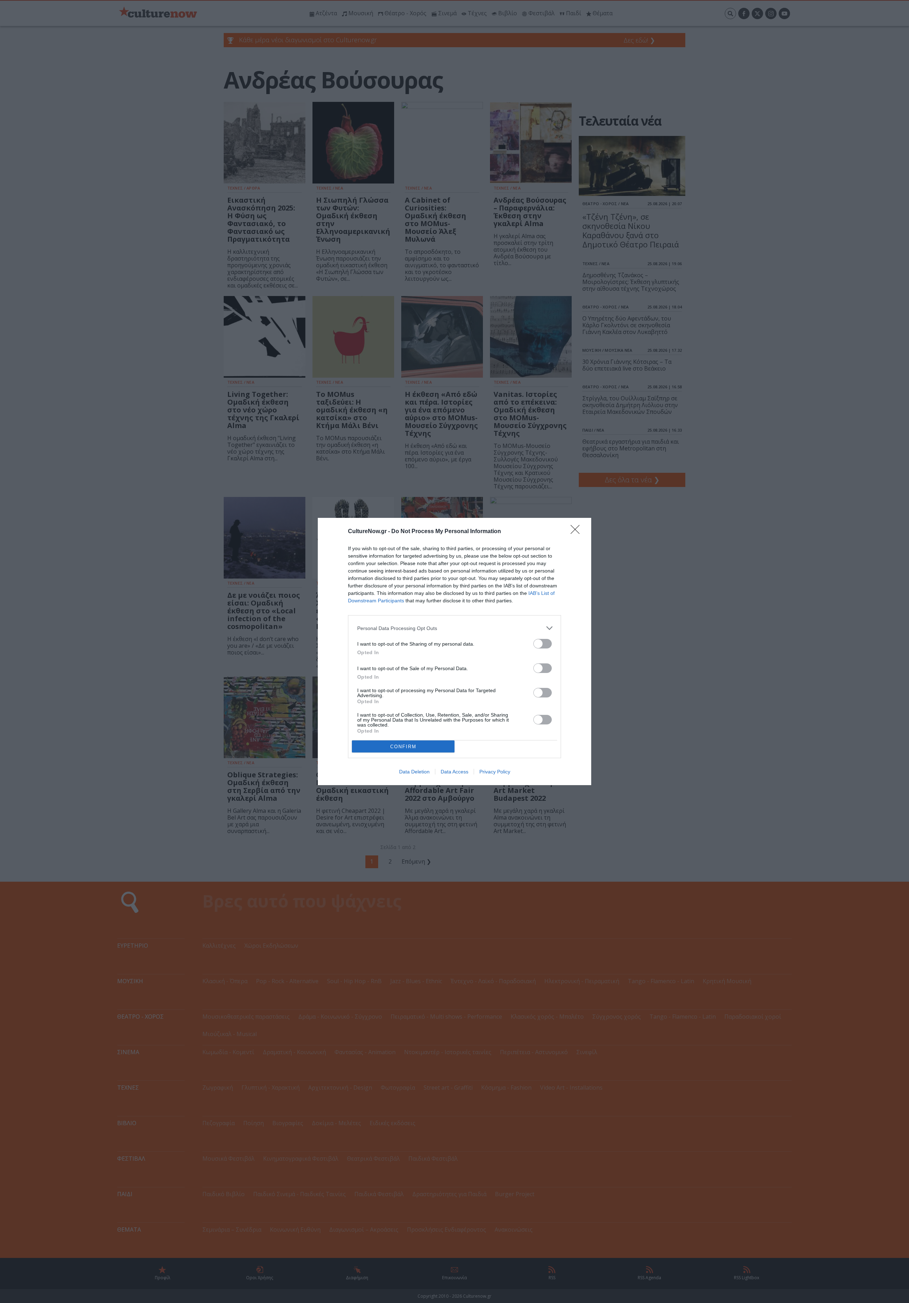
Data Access (454, 771)
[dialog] (454, 651)
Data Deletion (414, 771)
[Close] (577, 531)
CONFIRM (403, 746)
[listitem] (454, 628)
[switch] (542, 643)
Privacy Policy (494, 771)
